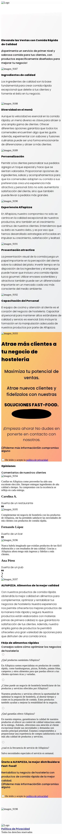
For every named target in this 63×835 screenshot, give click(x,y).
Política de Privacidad (15, 829)
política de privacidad (37, 460)
